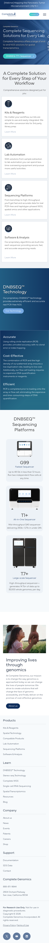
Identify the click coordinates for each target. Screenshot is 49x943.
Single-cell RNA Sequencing (17, 785)
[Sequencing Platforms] (25, 199)
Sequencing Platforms (14, 748)
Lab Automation (11, 743)
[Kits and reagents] (25, 116)
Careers (7, 838)
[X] (8, 936)
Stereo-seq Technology (14, 775)
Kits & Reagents (10, 727)
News (6, 822)
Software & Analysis (12, 754)
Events (6, 828)
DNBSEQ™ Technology (14, 770)
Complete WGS (10, 780)
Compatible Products (13, 738)
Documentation (10, 860)
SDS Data (7, 865)
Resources (8, 796)
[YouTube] (17, 936)
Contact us (34, 14)
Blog (5, 801)
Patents (6, 833)
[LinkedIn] (27, 936)
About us (7, 817)
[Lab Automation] (25, 158)
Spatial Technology (12, 732)
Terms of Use (23, 925)
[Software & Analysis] (25, 241)
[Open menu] (45, 14)
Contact (7, 870)
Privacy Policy (9, 925)
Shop (5, 844)
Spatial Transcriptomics (14, 791)
